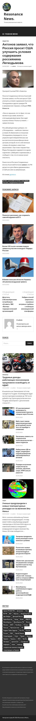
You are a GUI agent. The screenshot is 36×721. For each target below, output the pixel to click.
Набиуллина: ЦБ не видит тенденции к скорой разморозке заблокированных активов (23, 453)
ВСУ (10, 613)
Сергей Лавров (19, 633)
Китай (22, 619)
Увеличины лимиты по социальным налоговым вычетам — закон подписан (24, 439)
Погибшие (18, 625)
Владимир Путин (26, 613)
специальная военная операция (13, 647)
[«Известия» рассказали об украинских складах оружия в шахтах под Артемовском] (8, 567)
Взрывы (16, 613)
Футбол (25, 639)
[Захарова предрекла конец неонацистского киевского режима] (8, 543)
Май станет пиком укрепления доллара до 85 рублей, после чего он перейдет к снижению (24, 425)
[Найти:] (18, 343)
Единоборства (7, 619)
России (28, 630)
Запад (16, 619)
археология (15, 641)
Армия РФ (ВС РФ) (9, 611)
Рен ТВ (21, 630)
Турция (22, 636)
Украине (5, 639)
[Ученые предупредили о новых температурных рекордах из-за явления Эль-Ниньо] (18, 499)
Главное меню (11, 34)
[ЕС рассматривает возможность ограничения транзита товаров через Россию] (8, 415)
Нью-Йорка (25, 181)
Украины (13, 639)
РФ (22, 627)
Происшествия (14, 627)
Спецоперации (7, 636)
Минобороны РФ (19, 622)
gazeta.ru (13, 174)
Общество (5, 41)
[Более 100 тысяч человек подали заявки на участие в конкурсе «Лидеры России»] (18, 244)
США (11, 633)
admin (14, 66)
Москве (5, 625)
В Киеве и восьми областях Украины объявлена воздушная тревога (16, 281)
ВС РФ (5, 613)
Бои (26, 611)
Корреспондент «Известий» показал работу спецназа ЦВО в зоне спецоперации (25, 577)
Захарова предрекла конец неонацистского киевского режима (24, 538)
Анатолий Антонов (14, 181)
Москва (28, 622)
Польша (5, 627)
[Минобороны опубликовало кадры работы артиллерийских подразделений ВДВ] (8, 594)
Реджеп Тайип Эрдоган (10, 630)
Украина (29, 636)
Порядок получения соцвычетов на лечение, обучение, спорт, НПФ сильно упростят (23, 468)
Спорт (4, 500)
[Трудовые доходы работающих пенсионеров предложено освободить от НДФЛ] (18, 373)
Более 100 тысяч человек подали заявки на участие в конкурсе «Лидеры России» (17, 248)
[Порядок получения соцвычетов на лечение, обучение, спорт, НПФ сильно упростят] (8, 471)
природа (19, 644)
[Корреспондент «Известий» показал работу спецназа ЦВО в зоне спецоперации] (8, 580)
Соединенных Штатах (16, 182)
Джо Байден (7, 616)
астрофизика (25, 641)
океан (13, 644)
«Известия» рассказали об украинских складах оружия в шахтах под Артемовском (25, 564)
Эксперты (6, 641)
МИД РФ (28, 619)
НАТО (11, 625)
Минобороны (7, 622)
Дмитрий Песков (18, 616)
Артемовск (20, 611)
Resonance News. (13, 16)
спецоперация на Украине (11, 650)
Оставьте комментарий (24, 66)
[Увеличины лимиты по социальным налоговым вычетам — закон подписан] (8, 443)
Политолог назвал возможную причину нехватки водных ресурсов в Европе (24, 550)
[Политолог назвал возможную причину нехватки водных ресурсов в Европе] (8, 554)
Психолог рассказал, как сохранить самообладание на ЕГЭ (16, 216)
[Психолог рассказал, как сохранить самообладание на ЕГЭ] (18, 213)
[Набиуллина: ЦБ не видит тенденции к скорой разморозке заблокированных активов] (8, 456)
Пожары (26, 625)
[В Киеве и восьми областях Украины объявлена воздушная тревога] (18, 277)
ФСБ (19, 639)
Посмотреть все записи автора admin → (23, 326)
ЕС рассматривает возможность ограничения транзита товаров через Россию (24, 411)
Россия (5, 182)
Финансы (5, 374)
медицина (6, 644)
